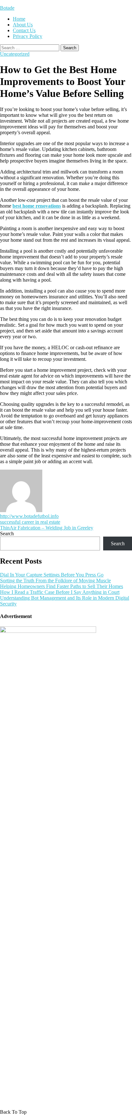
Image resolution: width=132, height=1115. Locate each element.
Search (7, 533)
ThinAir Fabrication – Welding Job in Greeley (46, 527)
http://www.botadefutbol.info (29, 516)
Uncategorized (14, 54)
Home (19, 19)
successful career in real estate (30, 522)
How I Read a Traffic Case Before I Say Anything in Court (60, 592)
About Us (23, 24)
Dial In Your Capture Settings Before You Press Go (51, 574)
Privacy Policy (27, 36)
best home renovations (36, 206)
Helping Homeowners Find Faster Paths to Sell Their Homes (61, 586)
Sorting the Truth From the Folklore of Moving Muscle (55, 580)
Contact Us (24, 30)
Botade (7, 8)
